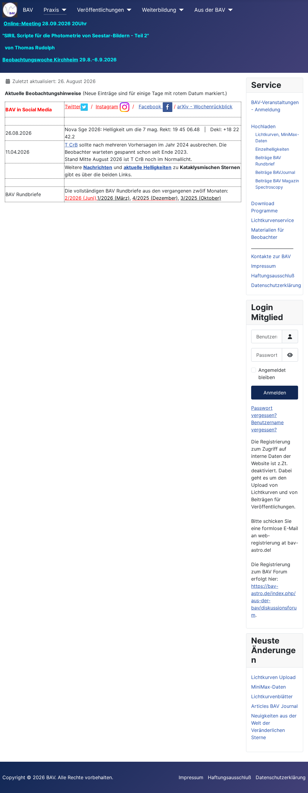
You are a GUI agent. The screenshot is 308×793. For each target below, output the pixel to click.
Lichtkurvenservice (272, 220)
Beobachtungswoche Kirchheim (40, 60)
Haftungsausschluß (272, 276)
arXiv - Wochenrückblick (205, 106)
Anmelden (274, 393)
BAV (28, 10)
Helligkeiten (157, 167)
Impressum (263, 266)
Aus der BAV (209, 10)
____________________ (272, 247)
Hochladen (263, 126)
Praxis (51, 10)
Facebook (151, 106)
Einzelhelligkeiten (272, 149)
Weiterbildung (159, 10)
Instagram (107, 106)
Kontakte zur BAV (271, 256)
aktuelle (133, 167)
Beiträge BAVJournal (275, 172)
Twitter (73, 106)
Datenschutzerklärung (276, 285)
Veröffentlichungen (100, 10)
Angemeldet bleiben (272, 373)
